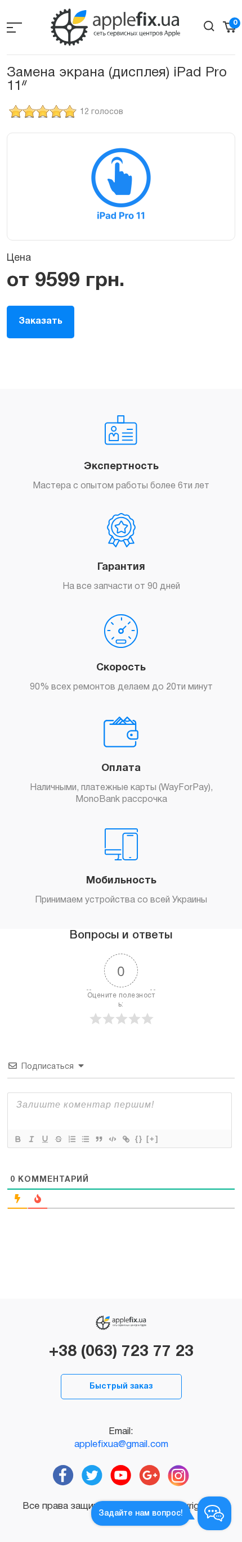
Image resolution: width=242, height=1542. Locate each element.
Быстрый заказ (121, 1386)
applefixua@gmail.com (121, 1444)
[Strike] (58, 1139)
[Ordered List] (71, 1139)
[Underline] (44, 1139)
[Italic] (31, 1139)
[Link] (125, 1139)
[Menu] (14, 27)
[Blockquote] (98, 1139)
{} (139, 1139)
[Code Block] (112, 1139)
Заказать (40, 321)
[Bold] (17, 1139)
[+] (152, 1139)
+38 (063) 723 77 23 (121, 1352)
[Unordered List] (85, 1139)
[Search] (209, 26)
